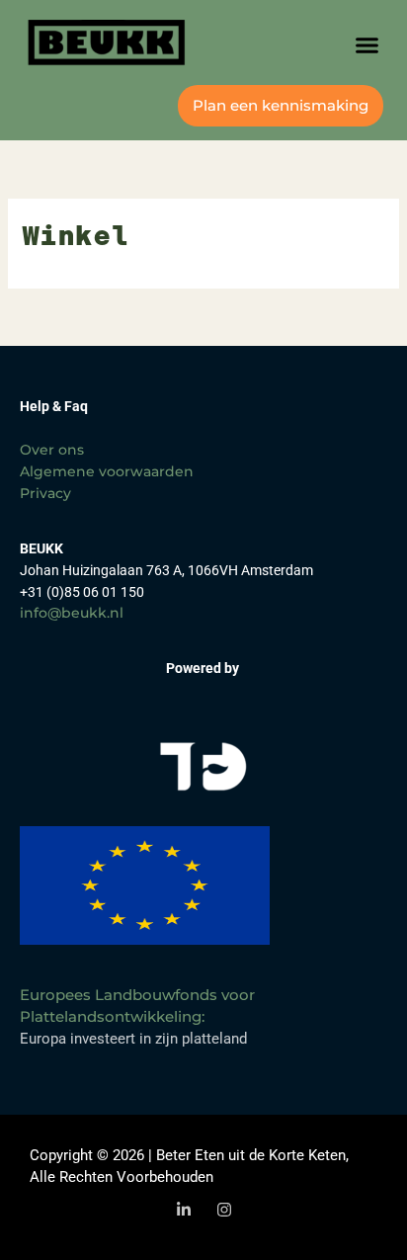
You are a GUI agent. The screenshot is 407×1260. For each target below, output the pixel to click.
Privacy (45, 493)
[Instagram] (224, 1210)
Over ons (52, 450)
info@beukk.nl (71, 613)
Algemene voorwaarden (107, 471)
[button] (367, 45)
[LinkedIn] (184, 1210)
